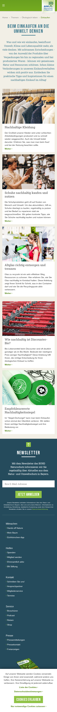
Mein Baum (12, 533)
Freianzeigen (13, 649)
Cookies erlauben (28, 699)
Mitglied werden (14, 557)
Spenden (11, 552)
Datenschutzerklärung (40, 509)
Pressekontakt (13, 644)
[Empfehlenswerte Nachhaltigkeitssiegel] (28, 387)
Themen (15, 17)
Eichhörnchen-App (15, 537)
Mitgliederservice (15, 591)
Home (5, 17)
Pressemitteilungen (16, 640)
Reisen (10, 620)
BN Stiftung (12, 566)
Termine (11, 595)
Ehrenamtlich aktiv (15, 562)
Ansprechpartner (15, 586)
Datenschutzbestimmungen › (28, 691)
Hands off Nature (15, 528)
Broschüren (12, 611)
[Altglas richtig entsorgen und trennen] (28, 244)
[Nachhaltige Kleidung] (28, 106)
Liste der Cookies (28, 687)
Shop (9, 625)
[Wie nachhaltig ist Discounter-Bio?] (28, 318)
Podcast (11, 615)
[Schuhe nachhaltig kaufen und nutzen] (28, 171)
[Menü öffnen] (3, 5)
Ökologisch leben (30, 17)
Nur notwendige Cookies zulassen (28, 706)
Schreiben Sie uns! (16, 581)
